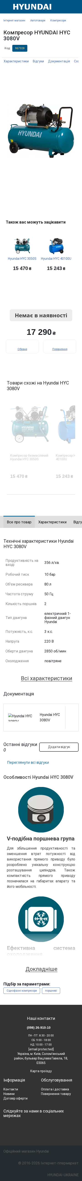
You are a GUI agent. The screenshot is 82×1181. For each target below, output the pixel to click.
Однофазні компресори (22, 990)
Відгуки (38, 61)
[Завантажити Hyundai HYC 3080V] (72, 717)
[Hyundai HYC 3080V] (41, 130)
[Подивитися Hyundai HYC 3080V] (72, 710)
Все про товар (19, 522)
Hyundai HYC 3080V (50, 717)
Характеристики (16, 61)
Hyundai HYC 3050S (22, 258)
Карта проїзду (41, 1071)
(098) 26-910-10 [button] (39, 1027)
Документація (59, 61)
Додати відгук (59, 747)
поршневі (51, 990)
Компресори (58, 20)
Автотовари (37, 20)
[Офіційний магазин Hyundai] (30, 7)
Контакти (10, 1089)
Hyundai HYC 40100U (56, 258)
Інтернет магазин (14, 20)
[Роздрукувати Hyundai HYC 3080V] (72, 724)
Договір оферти (15, 1098)
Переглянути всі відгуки (28, 762)
